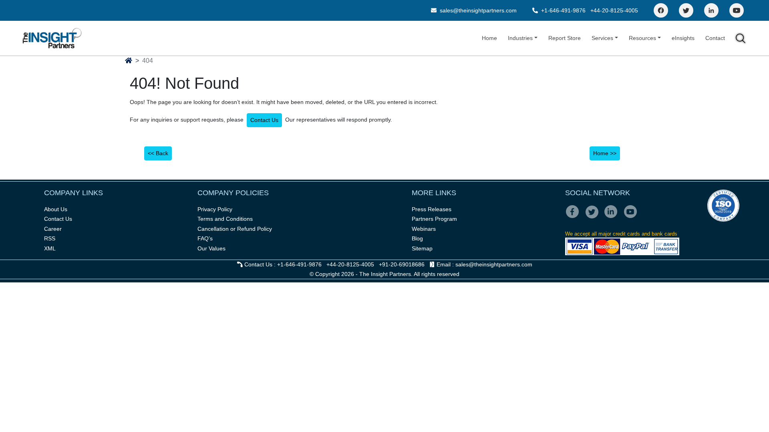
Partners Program (434, 219)
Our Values (211, 248)
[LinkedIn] (711, 10)
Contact (715, 38)
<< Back (158, 153)
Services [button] (602, 38)
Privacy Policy (214, 209)
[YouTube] (736, 10)
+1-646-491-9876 (563, 10)
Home (489, 38)
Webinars (424, 229)
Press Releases (431, 209)
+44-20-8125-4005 (614, 10)
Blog (417, 238)
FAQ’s (205, 238)
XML (50, 248)
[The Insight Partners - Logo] (52, 38)
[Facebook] (661, 10)
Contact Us (264, 120)
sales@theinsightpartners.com (477, 10)
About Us (55, 209)
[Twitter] (686, 10)
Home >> (604, 153)
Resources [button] (642, 38)
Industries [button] (520, 38)
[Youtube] (632, 217)
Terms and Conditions (225, 219)
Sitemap (422, 248)
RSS (49, 238)
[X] (594, 217)
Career (53, 229)
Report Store (564, 38)
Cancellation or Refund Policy (234, 229)
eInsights (683, 38)
